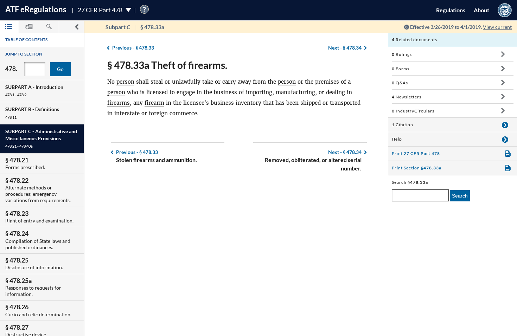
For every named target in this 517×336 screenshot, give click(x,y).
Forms (400, 68)
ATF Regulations (35, 9)
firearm (154, 102)
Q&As (400, 82)
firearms (118, 102)
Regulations (450, 10)
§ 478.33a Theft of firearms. (167, 65)
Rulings (402, 54)
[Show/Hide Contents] (503, 54)
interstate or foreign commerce (155, 113)
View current (497, 27)
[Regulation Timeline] (29, 27)
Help (397, 139)
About (481, 10)
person (125, 81)
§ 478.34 (345, 48)
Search (460, 196)
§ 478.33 (133, 48)
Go (60, 69)
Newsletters (406, 96)
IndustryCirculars (413, 111)
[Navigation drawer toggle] (77, 27)
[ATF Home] (505, 10)
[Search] (49, 27)
